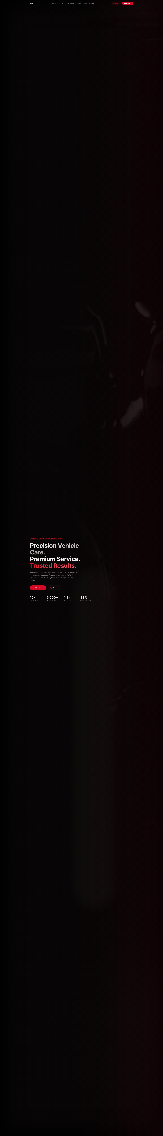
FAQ (85, 3)
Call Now (117, 3)
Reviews (79, 3)
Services (53, 3)
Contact (91, 3)
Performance (70, 3)
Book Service (127, 3)
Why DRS (61, 3)
